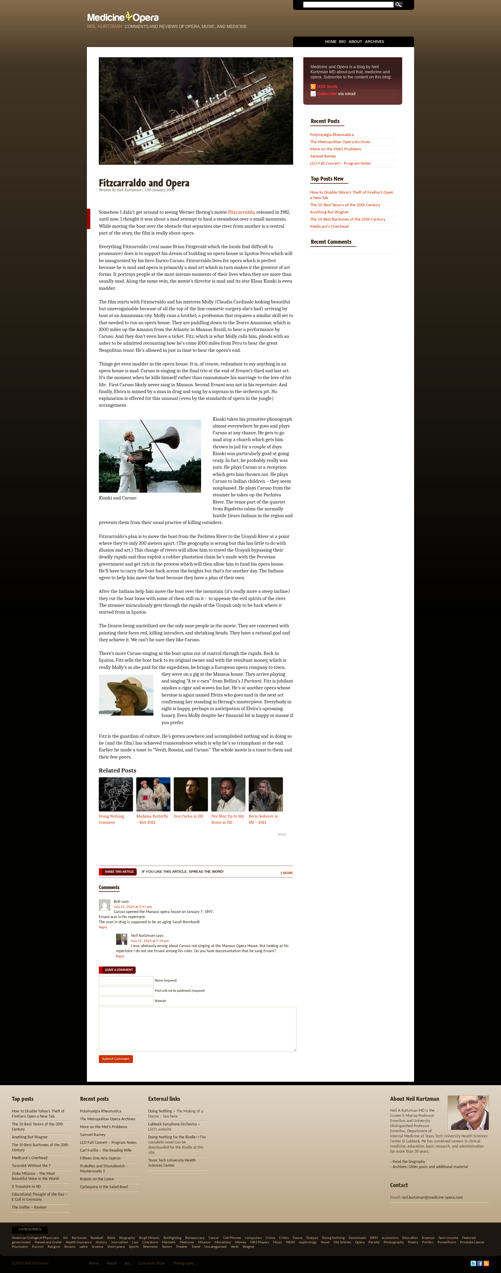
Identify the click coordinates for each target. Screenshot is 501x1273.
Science (97, 1247)
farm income (448, 1238)
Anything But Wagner (329, 212)
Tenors (167, 1247)
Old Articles (342, 1242)
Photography (394, 1242)
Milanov (204, 1242)
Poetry (413, 1242)
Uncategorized (215, 1247)
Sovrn (282, 834)
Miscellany (223, 1242)
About (355, 42)
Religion (54, 1247)
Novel (325, 1242)
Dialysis (312, 1238)
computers (253, 1238)
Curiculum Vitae (151, 1263)
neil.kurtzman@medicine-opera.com (432, 1198)
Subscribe (327, 93)
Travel (196, 1247)
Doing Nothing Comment (111, 819)
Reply (103, 927)
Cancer (214, 1238)
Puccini (38, 1247)
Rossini (69, 1247)
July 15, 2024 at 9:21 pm (133, 907)
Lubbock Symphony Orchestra (172, 1124)
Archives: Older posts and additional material (430, 1167)
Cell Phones (232, 1238)
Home (330, 42)
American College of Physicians (35, 1238)
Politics (428, 1242)
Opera (359, 1242)
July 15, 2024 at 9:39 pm (150, 941)
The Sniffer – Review (29, 1207)
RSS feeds (327, 86)
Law (135, 1242)
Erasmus (428, 1238)
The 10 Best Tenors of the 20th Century (345, 205)
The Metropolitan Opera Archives (340, 142)
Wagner (249, 1247)
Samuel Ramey (323, 156)
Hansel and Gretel (48, 1242)
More (288, 873)
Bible (111, 1238)
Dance (297, 1238)
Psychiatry (20, 1247)
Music (277, 1242)
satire (83, 1247)
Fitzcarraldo (241, 212)
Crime (270, 1238)
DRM (374, 1238)
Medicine (187, 1242)
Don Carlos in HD (188, 816)
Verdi (235, 1247)
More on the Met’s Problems (335, 149)
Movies (240, 1242)
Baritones (79, 1238)
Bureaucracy (194, 1238)
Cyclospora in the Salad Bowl (104, 1187)
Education (410, 1238)
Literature (150, 1242)
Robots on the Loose (97, 1179)
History (101, 1242)
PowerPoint (447, 1242)
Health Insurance (79, 1242)
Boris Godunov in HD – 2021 (263, 819)
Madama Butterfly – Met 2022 (152, 819)
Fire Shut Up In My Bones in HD (227, 819)
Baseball (97, 1238)
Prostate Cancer (472, 1242)
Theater (181, 1247)
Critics (284, 1238)
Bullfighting (172, 1238)
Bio (342, 42)
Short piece (116, 1247)
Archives (374, 42)
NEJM (290, 1242)
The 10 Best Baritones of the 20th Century (347, 219)
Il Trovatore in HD (26, 1187)
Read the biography (409, 1162)
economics (390, 1238)
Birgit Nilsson (149, 1238)
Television (150, 1247)
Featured (469, 1238)
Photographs (183, 1263)
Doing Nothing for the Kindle (172, 1137)
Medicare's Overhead (329, 226)
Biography (127, 1238)
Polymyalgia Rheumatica (332, 135)
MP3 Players (259, 1242)
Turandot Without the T (31, 1166)
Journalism (119, 1242)
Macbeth (169, 1242)
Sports (134, 1247)
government (21, 1242)
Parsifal (374, 1242)
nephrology (308, 1242)
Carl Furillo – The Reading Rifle (106, 1151)
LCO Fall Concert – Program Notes (340, 163)
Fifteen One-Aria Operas (100, 1158)
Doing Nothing (160, 1111)
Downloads (357, 1238)
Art (65, 1238)
